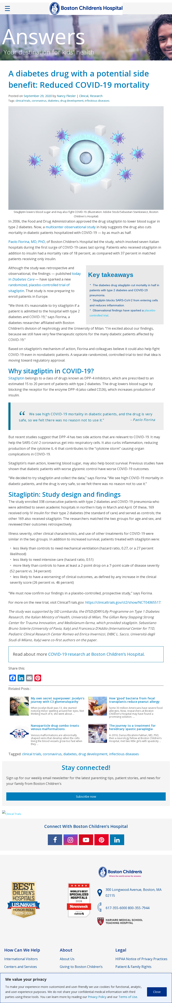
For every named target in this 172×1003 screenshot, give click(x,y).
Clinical (83, 96)
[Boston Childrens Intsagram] (70, 839)
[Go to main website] (120, 879)
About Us (67, 959)
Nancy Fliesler (66, 96)
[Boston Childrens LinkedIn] (117, 839)
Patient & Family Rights (133, 966)
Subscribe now (86, 796)
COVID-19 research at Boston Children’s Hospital (96, 654)
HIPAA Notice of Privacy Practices (141, 959)
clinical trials (23, 100)
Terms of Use (128, 997)
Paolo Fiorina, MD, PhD (26, 241)
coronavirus (39, 100)
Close (157, 992)
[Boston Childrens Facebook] (55, 839)
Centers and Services (20, 966)
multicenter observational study (70, 227)
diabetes (53, 100)
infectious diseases (97, 100)
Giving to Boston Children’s (81, 966)
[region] (86, 988)
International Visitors (21, 959)
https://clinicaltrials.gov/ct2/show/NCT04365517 (122, 602)
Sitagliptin (16, 378)
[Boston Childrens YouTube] (86, 839)
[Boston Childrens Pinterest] (101, 839)
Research (96, 96)
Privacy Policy (97, 997)
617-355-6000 (116, 908)
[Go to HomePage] (86, 9)
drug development (71, 100)
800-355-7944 (138, 908)
